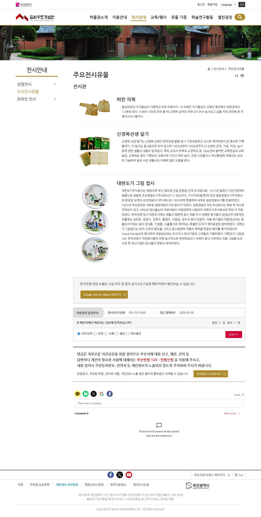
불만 (122, 333)
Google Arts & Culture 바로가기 (102, 294)
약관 (20, 484)
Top (240, 474)
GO (242, 4)
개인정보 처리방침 (67, 484)
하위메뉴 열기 (55, 84)
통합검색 (240, 17)
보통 (111, 333)
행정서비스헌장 (94, 484)
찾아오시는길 (141, 484)
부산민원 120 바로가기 (209, 373)
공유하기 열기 (236, 76)
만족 (100, 333)
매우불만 (135, 333)
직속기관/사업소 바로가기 (209, 474)
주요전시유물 (28, 92)
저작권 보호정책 (39, 484)
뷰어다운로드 (118, 484)
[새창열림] (110, 474)
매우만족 (87, 333)
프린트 (242, 76)
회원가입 (212, 4)
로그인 (201, 4)
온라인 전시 (26, 99)
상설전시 (24, 84)
